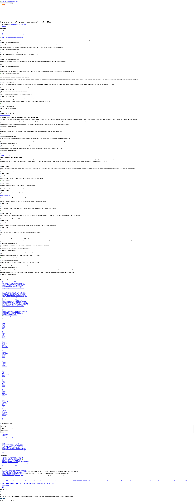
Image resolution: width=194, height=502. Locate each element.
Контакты (4, 486)
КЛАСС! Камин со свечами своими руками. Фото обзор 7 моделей (14, 292)
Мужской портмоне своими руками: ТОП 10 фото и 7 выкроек (13, 299)
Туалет (3, 350)
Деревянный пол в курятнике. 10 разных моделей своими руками (13, 284)
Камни (3, 371)
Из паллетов (4, 346)
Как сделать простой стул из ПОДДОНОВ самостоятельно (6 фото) (14, 316)
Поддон (3, 339)
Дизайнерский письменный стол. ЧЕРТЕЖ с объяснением (12, 457)
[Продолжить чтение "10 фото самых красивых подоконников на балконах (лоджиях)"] (13, 443)
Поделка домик (133, 480)
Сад (3, 370)
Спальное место (5, 388)
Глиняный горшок (5, 374)
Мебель (3, 336)
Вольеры (3, 389)
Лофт (3, 364)
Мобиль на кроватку (68, 480)
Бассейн (3, 411)
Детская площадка (5, 399)
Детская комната (5, 414)
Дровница (4, 362)
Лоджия (3, 413)
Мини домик (4, 403)
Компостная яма (5, 353)
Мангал (3, 355)
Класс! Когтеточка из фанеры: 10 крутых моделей (11, 289)
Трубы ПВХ (4, 396)
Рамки (3, 390)
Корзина (3, 375)
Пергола (3, 376)
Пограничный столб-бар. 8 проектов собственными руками (12, 285)
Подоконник (4, 412)
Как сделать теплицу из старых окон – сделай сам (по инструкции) (14, 448)
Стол (3, 383)
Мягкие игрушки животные (81, 480)
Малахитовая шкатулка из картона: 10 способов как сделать (12, 305)
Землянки (4, 363)
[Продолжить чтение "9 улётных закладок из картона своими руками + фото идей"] (13, 473)
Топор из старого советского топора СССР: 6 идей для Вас (12, 446)
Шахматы (4, 400)
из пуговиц (23, 483)
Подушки (4, 398)
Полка (3, 365)
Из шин (3, 326)
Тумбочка (4, 402)
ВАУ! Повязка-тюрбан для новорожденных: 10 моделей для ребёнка (14, 470)
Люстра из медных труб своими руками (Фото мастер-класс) (12, 458)
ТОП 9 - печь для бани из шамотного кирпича (10, 462)
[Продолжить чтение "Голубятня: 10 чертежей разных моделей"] (9, 315)
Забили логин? (5, 435)
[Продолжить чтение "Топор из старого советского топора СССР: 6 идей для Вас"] (13, 447)
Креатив (3, 408)
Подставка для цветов (141, 480)
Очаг (3, 360)
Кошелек (62, 480)
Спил (3, 373)
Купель (3, 378)
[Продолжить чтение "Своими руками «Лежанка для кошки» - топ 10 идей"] (11, 318)
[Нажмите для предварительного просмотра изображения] (11, 37)
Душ (3, 351)
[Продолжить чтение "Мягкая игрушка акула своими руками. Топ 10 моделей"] (12, 475)
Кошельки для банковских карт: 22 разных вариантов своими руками (14, 437)
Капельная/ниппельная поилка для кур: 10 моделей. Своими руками (14, 310)
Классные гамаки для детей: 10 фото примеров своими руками (13, 308)
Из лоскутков (4, 397)
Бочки (3, 359)
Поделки (3, 349)
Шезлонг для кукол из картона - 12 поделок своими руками (12, 444)
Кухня (3, 357)
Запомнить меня (4, 430)
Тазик (3, 372)
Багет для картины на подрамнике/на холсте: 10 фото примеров (13, 283)
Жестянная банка (5, 347)
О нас (3, 487)
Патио (3, 356)
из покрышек (13, 483)
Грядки (3, 327)
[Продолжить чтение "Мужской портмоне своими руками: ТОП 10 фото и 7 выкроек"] (13, 300)
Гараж (3, 407)
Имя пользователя (4, 426)
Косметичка (57, 480)
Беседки (3, 324)
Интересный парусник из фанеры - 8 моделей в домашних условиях (14, 301)
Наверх (1, 277)
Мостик (3, 419)
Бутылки (3, 323)
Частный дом (4, 343)
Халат (183, 480)
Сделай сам (4, 345)
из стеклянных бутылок (34, 483)
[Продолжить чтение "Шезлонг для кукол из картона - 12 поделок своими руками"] (13, 445)
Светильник (4, 367)
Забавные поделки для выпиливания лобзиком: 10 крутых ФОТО (13, 287)
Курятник (4, 352)
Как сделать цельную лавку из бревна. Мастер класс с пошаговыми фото (15, 303)
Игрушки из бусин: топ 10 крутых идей (9, 32)
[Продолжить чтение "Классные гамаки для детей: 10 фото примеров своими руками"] (13, 309)
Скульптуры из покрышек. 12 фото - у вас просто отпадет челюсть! (14, 464)
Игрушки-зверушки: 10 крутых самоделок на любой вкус (12, 312)
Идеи (3, 328)
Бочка (3, 335)
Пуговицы (4, 391)
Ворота (3, 342)
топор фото (51, 483)
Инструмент (4, 366)
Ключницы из (37, 480)
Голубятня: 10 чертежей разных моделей (9, 314)
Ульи (3, 331)
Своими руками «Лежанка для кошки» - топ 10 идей (11, 317)
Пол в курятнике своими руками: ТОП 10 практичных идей (12, 281)
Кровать (3, 381)
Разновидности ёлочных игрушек (165, 480)
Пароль (2, 428)
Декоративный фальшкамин (6, 480)
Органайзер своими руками (114, 480)
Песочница (4, 354)
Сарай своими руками (177, 480)
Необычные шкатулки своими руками (98, 480)
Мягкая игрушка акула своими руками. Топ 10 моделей (12, 474)
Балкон (3, 385)
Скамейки (4, 338)
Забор (3, 334)
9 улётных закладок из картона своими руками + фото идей (12, 472)
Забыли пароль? (5, 434)
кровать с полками (44, 483)
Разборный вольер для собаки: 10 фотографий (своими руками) (13, 288)
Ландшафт (4, 409)
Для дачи (4, 325)
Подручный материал (6, 401)
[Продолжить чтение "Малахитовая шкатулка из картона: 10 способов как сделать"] (13, 306)
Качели (3, 344)
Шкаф (3, 379)
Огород (3, 341)
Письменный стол (125, 480)
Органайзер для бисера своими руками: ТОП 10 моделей (12, 460)
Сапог (3, 384)
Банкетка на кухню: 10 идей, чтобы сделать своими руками (12, 282)
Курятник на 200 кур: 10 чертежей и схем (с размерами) (12, 286)
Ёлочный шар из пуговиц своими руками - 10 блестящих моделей (13, 294)
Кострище (4, 361)
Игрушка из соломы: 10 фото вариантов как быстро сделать (12, 33)
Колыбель (4, 415)
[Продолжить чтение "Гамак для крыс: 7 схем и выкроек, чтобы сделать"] (11, 452)
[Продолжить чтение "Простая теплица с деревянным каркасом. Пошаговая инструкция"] (14, 298)
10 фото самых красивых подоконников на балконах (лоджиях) (13, 442)
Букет (3, 404)
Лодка (3, 382)
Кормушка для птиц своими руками (47, 480)
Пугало (3, 333)
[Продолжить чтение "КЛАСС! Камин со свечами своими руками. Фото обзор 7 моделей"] (14, 293)
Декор (3, 337)
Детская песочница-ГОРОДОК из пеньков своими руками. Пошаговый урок (15, 461)
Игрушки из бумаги (29, 480)
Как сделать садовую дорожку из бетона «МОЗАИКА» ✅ (12, 459)
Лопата (3, 417)
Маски (3, 386)
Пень (3, 369)
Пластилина (4, 394)
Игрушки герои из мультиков (19, 480)
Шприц (3, 405)
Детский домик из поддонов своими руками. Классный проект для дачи (14, 296)
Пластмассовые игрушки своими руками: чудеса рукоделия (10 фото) (14, 34)
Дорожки (4, 340)
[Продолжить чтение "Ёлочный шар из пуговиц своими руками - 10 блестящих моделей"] (14, 295)
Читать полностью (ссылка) (5, 115)
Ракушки (4, 392)
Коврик (3, 395)
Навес (3, 418)
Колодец (3, 330)
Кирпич (3, 332)
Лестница (4, 410)
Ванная (3, 380)
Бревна (3, 368)
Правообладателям (5, 485)
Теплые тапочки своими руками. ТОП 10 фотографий (11, 465)
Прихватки (148, 480)
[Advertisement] (97, 13)
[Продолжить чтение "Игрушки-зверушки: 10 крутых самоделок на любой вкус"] (12, 313)
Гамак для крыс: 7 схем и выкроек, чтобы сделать (11, 451)
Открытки (4, 393)
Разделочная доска (154, 480)
